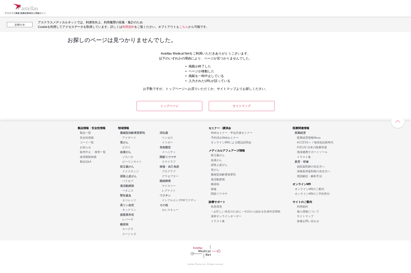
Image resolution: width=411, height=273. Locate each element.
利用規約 (128, 26)
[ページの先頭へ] (397, 121)
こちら (183, 26)
